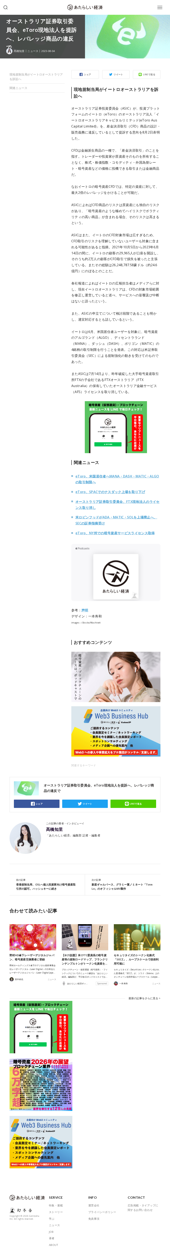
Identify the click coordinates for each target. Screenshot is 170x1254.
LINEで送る (149, 74)
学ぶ (52, 1219)
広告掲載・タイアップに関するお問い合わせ (143, 1207)
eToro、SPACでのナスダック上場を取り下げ (110, 492)
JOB (51, 1232)
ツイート (118, 74)
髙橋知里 (54, 829)
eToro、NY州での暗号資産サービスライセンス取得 (115, 533)
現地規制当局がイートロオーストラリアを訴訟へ (36, 76)
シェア (87, 74)
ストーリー (56, 1212)
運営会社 (94, 1205)
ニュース (32, 51)
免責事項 (94, 1219)
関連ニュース (18, 88)
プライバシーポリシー (102, 1212)
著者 (52, 1238)
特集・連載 (56, 1205)
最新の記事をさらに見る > (144, 998)
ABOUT (53, 1245)
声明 (84, 610)
